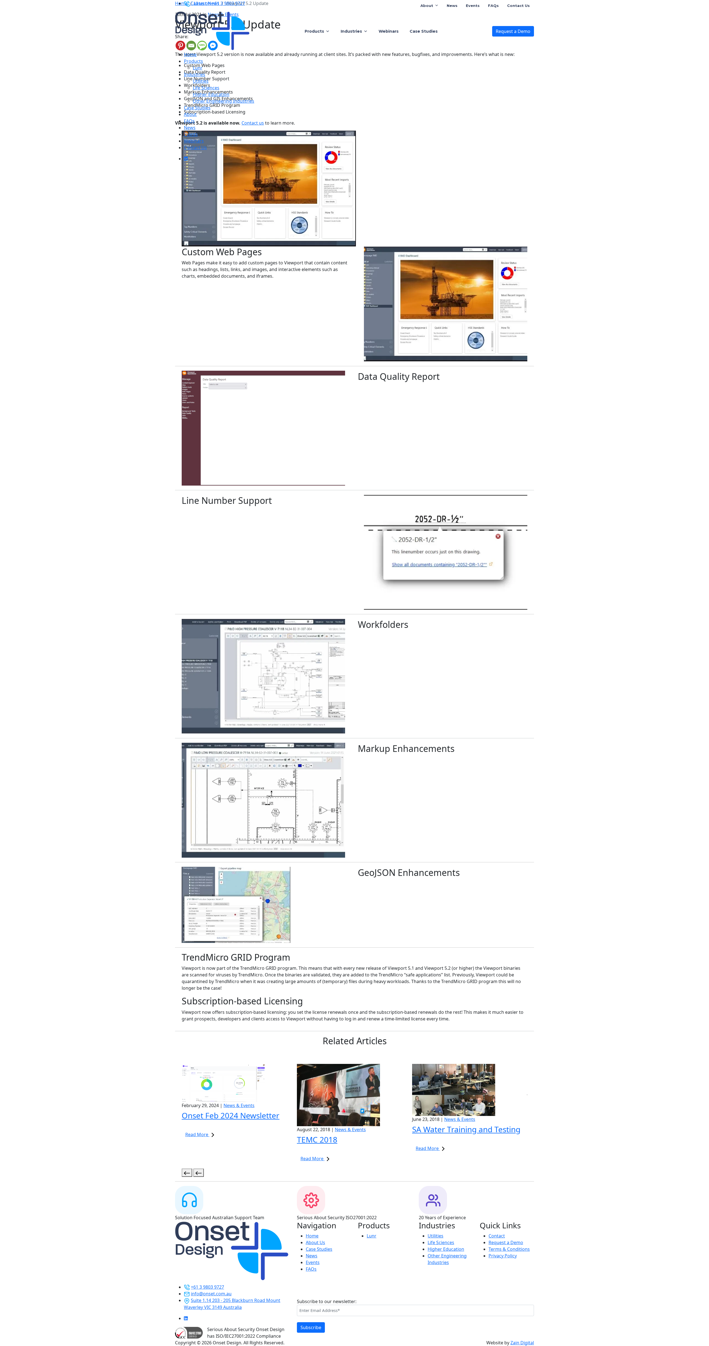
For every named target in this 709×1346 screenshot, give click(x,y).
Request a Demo (513, 31)
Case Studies (424, 31)
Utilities (201, 81)
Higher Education (211, 94)
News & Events (239, 1105)
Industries (351, 31)
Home (190, 54)
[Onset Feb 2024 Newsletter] (239, 1083)
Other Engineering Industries (223, 101)
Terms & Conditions (509, 1249)
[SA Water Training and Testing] (469, 1090)
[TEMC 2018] (354, 1095)
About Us (315, 1242)
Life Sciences (206, 88)
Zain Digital (522, 1343)
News (452, 5)
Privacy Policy (503, 1256)
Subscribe (310, 1327)
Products (314, 31)
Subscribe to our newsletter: (326, 1301)
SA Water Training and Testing (466, 1129)
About (426, 5)
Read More (197, 1134)
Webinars (389, 31)
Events (473, 5)
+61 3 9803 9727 (207, 1287)
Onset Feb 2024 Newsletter (230, 1115)
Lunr (197, 68)
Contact (497, 1236)
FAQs (493, 5)
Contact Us (518, 5)
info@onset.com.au (211, 1294)
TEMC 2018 (317, 1139)
